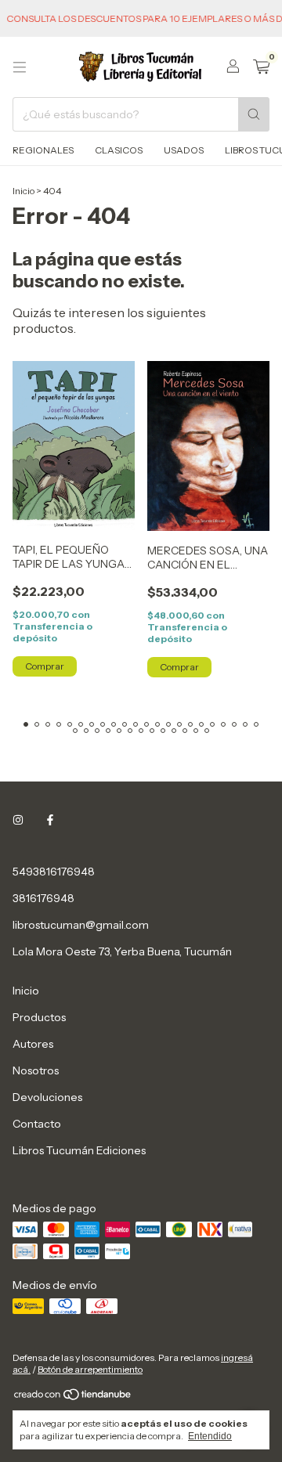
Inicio (23, 191)
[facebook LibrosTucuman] (50, 820)
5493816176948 (54, 872)
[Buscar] (253, 114)
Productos (39, 1017)
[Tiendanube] (73, 1397)
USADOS (184, 150)
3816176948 (43, 898)
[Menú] (20, 67)
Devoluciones (47, 1097)
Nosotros (36, 1070)
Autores (33, 1044)
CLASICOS (119, 150)
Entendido (210, 1436)
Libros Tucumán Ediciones (79, 1150)
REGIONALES (43, 150)
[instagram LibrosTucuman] (18, 820)
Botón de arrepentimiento (90, 1369)
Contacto (37, 1124)
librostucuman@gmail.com (81, 925)
